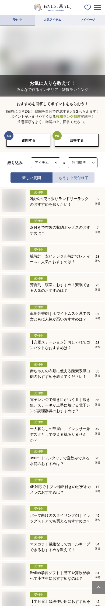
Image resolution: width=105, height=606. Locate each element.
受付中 (17, 19)
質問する (29, 140)
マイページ (87, 19)
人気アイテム (52, 19)
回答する (77, 140)
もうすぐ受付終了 (73, 177)
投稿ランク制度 (68, 116)
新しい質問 (31, 177)
